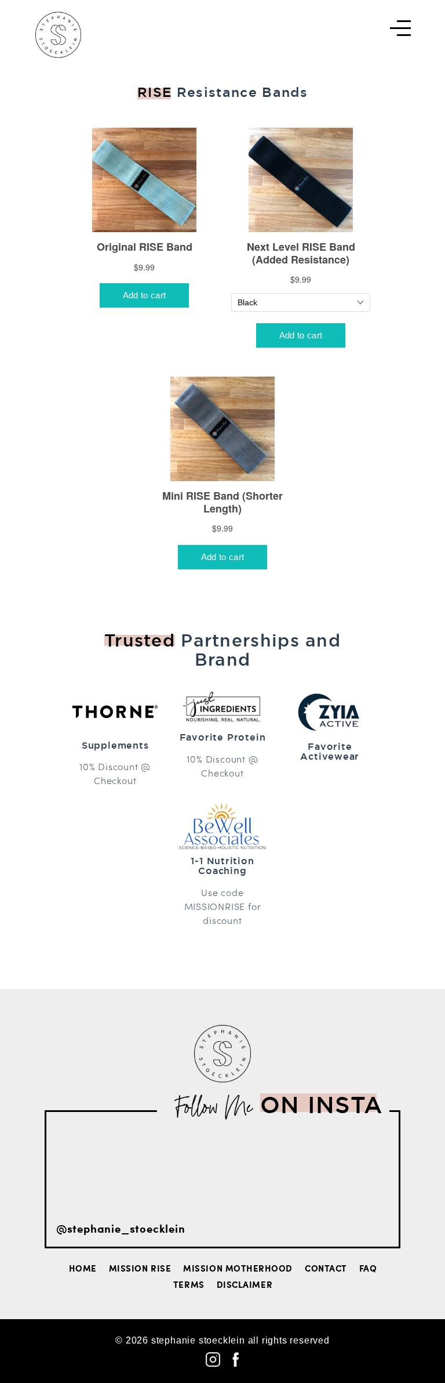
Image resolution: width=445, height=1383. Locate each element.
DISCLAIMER (244, 1284)
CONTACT (326, 1268)
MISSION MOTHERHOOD (238, 1268)
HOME (83, 1268)
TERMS (189, 1284)
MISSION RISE (140, 1268)
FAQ (368, 1268)
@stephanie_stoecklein (120, 1228)
